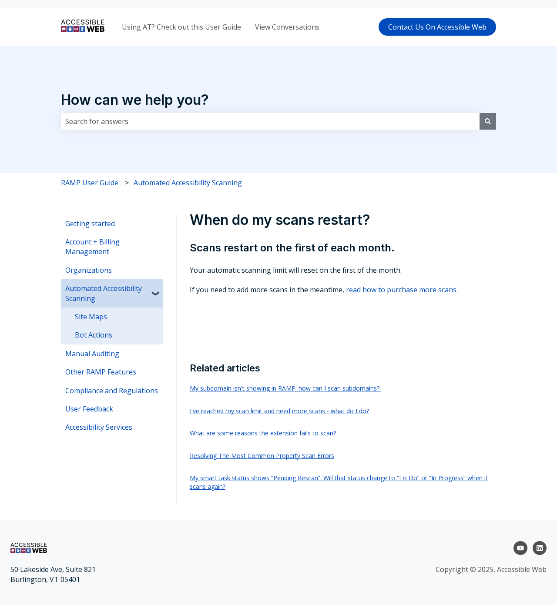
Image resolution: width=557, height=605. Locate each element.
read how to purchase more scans (401, 289)
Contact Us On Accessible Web (437, 27)
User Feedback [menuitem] (89, 409)
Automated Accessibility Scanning (188, 182)
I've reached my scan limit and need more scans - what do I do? (279, 411)
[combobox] (270, 121)
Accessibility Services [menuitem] (98, 427)
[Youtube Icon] (520, 548)
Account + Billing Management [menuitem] (92, 246)
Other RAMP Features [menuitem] (100, 372)
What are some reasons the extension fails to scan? (263, 433)
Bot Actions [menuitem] (93, 335)
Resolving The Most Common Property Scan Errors (262, 455)
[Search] (488, 121)
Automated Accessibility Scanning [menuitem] (103, 293)
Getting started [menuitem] (90, 223)
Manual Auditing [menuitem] (92, 353)
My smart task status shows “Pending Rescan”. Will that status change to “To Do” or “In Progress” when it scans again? (339, 482)
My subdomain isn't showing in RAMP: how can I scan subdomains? (285, 388)
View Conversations (287, 27)
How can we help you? (135, 99)
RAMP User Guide (89, 182)
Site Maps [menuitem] (91, 316)
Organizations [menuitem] (88, 270)
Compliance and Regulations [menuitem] (111, 390)
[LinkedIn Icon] (540, 548)
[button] (156, 289)
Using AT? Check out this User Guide (181, 27)
